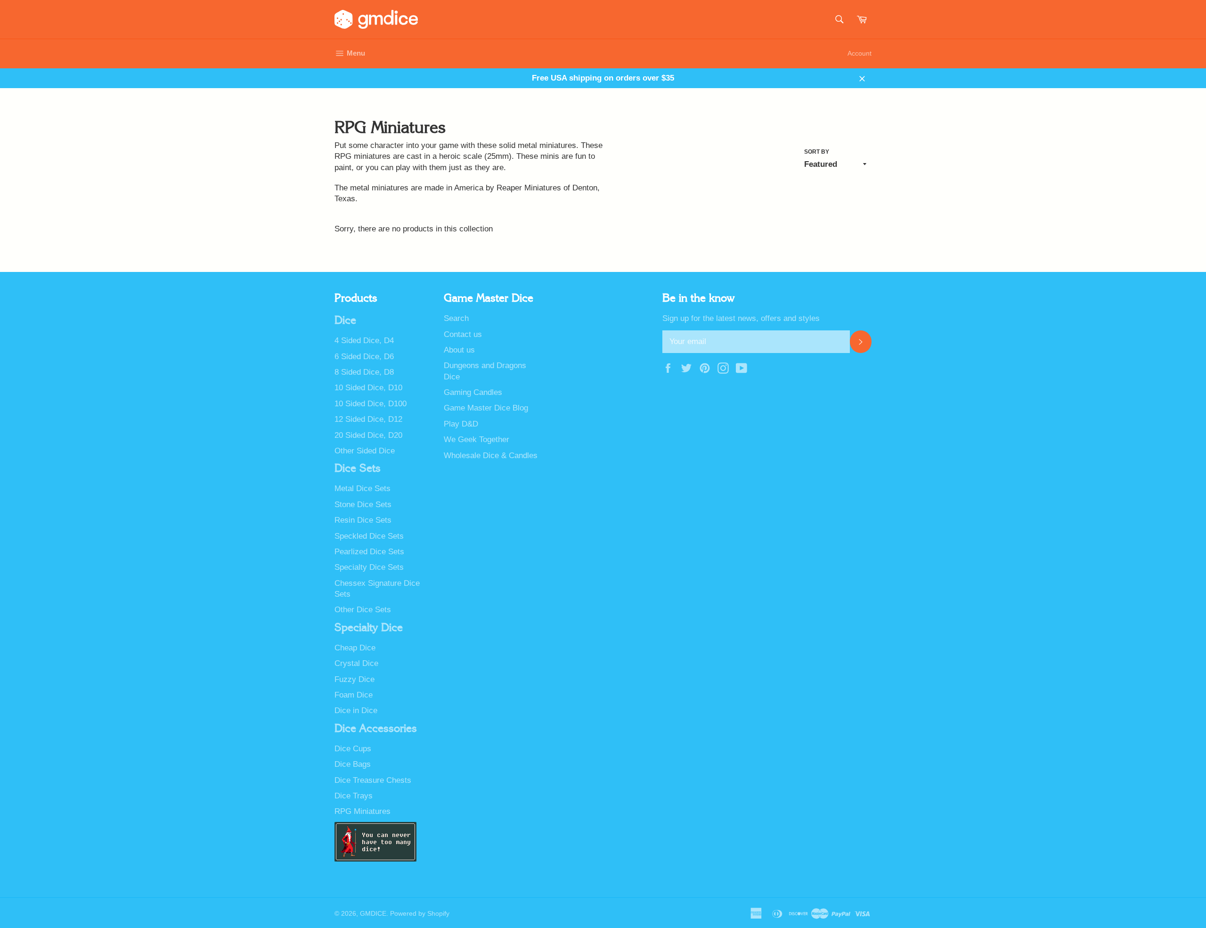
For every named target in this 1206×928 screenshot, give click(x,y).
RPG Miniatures (362, 811)
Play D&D (461, 423)
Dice (345, 320)
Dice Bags (352, 764)
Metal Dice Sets (362, 488)
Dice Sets (357, 468)
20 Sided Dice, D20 (368, 435)
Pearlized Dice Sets (369, 551)
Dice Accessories (375, 728)
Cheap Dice (354, 647)
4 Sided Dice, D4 (364, 340)
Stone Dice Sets (362, 504)
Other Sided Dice (364, 450)
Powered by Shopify (419, 913)
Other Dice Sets (362, 609)
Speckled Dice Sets (369, 536)
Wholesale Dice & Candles (491, 455)
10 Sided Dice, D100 (370, 403)
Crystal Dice (356, 663)
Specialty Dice (368, 627)
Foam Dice (353, 694)
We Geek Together (476, 439)
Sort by (816, 151)
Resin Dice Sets (362, 520)
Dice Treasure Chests (372, 780)
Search (456, 318)
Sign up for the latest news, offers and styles (741, 318)
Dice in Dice (355, 710)
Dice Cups (352, 748)
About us (459, 349)
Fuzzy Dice (354, 679)
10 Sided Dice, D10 (368, 387)
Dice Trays (353, 795)
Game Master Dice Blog (486, 407)
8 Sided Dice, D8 (364, 372)
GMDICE (373, 913)
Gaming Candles (473, 392)
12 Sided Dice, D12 (368, 419)
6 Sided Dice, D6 (364, 356)
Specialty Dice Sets (369, 567)
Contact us (463, 334)
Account (859, 53)
